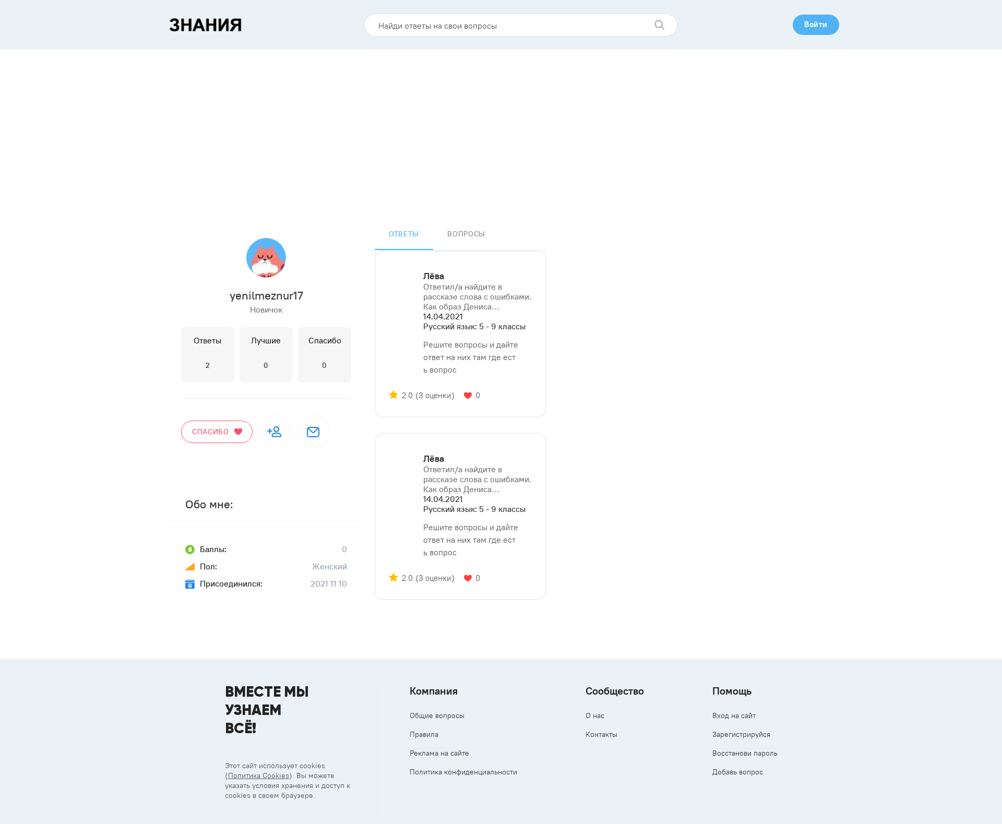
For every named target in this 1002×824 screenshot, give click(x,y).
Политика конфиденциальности (463, 772)
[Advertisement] (501, 128)
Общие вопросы (437, 715)
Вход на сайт (734, 715)
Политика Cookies (258, 775)
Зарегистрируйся (741, 734)
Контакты (601, 734)
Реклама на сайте (439, 753)
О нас (595, 715)
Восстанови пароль (745, 753)
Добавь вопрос (737, 772)
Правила (424, 734)
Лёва (433, 276)
